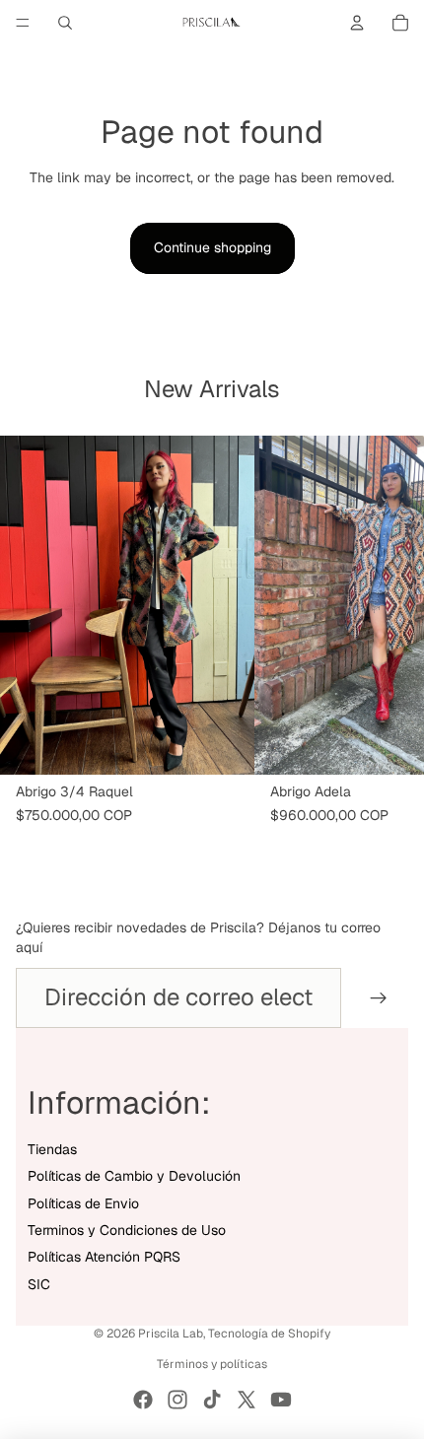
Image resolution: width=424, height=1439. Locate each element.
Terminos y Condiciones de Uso (127, 1230)
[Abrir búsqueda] (65, 22)
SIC (39, 1284)
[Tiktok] (212, 1399)
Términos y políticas (212, 1364)
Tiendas (52, 1149)
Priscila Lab (170, 1333)
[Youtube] (281, 1399)
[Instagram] (177, 1399)
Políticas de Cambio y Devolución (134, 1176)
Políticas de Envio (83, 1203)
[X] (246, 1399)
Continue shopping (212, 247)
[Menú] (22, 22)
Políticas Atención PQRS (104, 1257)
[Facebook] (143, 1399)
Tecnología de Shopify (269, 1333)
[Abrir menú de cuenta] (357, 22)
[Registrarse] (378, 997)
